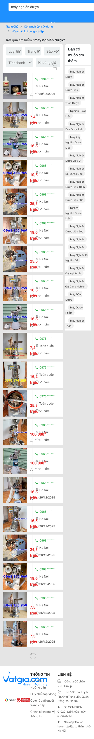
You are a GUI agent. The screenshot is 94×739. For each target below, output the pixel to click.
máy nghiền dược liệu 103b (75, 184)
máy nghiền (77, 239)
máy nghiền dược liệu (75, 87)
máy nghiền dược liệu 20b (75, 197)
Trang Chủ (12, 26)
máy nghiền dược (75, 73)
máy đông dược (73, 296)
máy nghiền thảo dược (75, 100)
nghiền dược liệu (75, 113)
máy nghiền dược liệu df (75, 157)
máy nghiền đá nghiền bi (75, 270)
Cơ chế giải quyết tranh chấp (42, 702)
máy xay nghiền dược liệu (73, 142)
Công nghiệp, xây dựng (38, 26)
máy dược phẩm (74, 309)
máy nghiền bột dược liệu (75, 170)
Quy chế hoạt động (43, 694)
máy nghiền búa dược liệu (75, 126)
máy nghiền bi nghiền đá (76, 257)
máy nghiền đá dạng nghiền (75, 283)
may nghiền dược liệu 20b (75, 228)
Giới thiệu (37, 680)
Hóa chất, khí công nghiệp (28, 31)
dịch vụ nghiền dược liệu (73, 213)
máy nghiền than (75, 322)
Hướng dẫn (38, 687)
